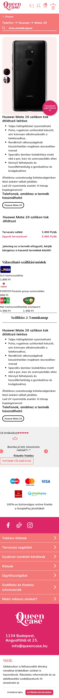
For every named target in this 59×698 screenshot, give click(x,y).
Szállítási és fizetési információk (18, 587)
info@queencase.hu (29, 645)
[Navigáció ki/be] (53, 6)
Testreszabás (15, 692)
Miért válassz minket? (19, 598)
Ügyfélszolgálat (14, 575)
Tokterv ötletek (14, 537)
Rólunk (7, 566)
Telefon (7, 22)
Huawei (23, 22)
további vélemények (16, 461)
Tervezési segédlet (17, 547)
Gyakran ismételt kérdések (23, 556)
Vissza (8, 16)
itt (41, 678)
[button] (32, 6)
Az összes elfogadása (39, 692)
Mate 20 (40, 22)
